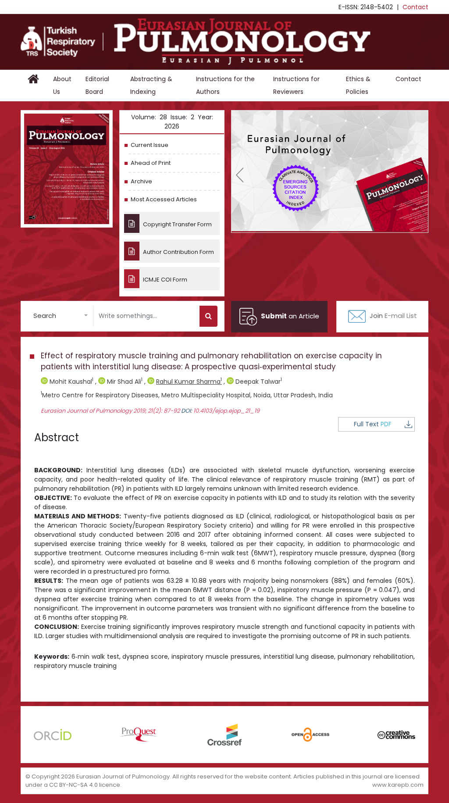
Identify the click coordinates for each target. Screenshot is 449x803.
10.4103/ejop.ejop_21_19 (226, 411)
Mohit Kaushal (70, 381)
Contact (415, 7)
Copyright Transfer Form (177, 224)
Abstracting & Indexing (151, 85)
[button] (60, 316)
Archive (141, 181)
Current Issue (149, 145)
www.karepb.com (398, 785)
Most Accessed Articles (164, 199)
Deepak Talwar (258, 381)
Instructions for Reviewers (296, 85)
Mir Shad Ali (124, 381)
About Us (62, 85)
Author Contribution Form (178, 252)
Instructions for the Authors (225, 85)
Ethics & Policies (358, 85)
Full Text (373, 424)
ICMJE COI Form (164, 279)
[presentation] (239, 175)
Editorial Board (97, 85)
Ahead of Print (151, 163)
